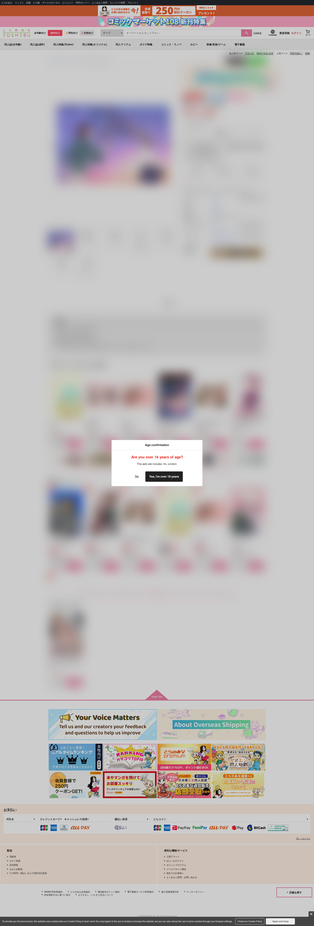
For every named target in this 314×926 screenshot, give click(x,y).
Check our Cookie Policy (250, 921)
